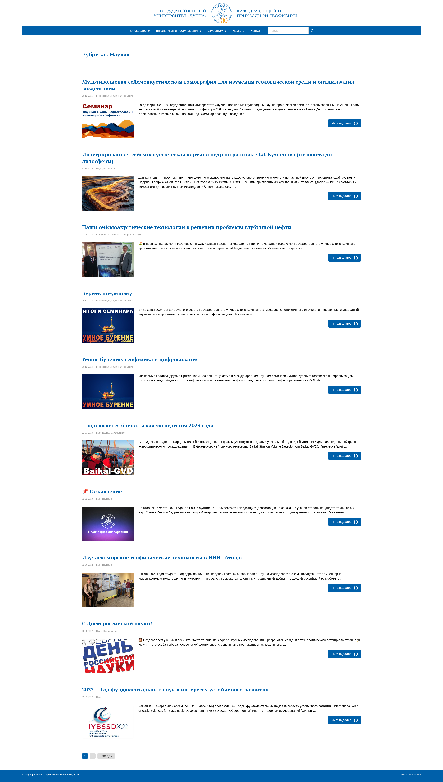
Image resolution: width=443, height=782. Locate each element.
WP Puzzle (415, 774)
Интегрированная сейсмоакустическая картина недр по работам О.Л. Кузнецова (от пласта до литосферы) (207, 158)
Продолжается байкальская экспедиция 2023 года (148, 425)
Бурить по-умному (107, 293)
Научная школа (125, 96)
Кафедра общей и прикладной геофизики (48, 774)
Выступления (103, 235)
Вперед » (106, 756)
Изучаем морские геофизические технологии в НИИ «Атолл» (162, 557)
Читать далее (341, 123)
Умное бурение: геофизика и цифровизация (140, 359)
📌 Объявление (102, 491)
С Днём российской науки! (117, 623)
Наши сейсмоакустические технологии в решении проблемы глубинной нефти (186, 227)
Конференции (103, 96)
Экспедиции (119, 433)
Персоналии (109, 168)
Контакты (257, 30)
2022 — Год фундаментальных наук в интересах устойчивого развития (175, 689)
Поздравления (110, 631)
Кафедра (115, 235)
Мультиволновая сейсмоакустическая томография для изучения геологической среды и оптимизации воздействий (218, 85)
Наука (114, 96)
